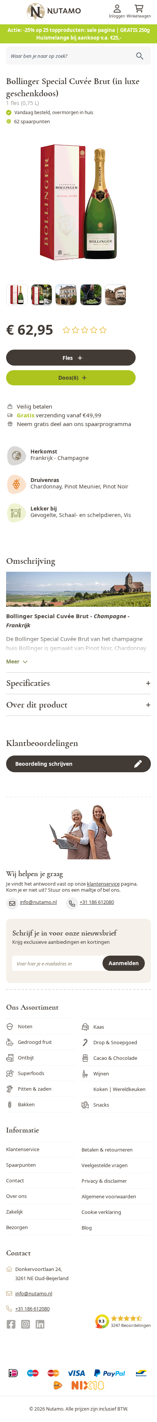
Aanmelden (124, 963)
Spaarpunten (21, 1164)
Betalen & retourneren (107, 1149)
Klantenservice (22, 1149)
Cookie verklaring (101, 1212)
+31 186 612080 (97, 902)
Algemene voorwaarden (109, 1196)
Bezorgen (17, 1227)
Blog (87, 1227)
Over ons (16, 1196)
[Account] (117, 9)
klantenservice (103, 883)
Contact (15, 1180)
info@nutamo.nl (38, 902)
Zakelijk (14, 1211)
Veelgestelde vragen (105, 1165)
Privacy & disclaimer (104, 1180)
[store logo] (90, 12)
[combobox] (78, 55)
